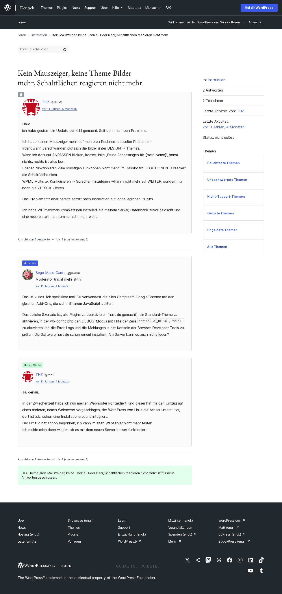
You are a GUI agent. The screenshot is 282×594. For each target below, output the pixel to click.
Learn (122, 520)
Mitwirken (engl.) (180, 520)
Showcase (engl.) (81, 520)
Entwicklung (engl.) (132, 534)
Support (124, 527)
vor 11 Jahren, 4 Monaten (52, 286)
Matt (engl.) (229, 527)
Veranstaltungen (180, 527)
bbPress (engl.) (232, 534)
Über (21, 520)
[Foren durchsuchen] (64, 49)
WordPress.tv (129, 541)
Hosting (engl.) (28, 534)
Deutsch (65, 566)
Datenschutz (27, 541)
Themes (74, 527)
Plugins (73, 534)
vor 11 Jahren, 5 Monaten (59, 109)
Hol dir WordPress (259, 7)
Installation (39, 35)
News (22, 527)
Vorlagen (74, 541)
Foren (22, 22)
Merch (174, 541)
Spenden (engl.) (182, 534)
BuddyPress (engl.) (234, 541)
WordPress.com (232, 520)
